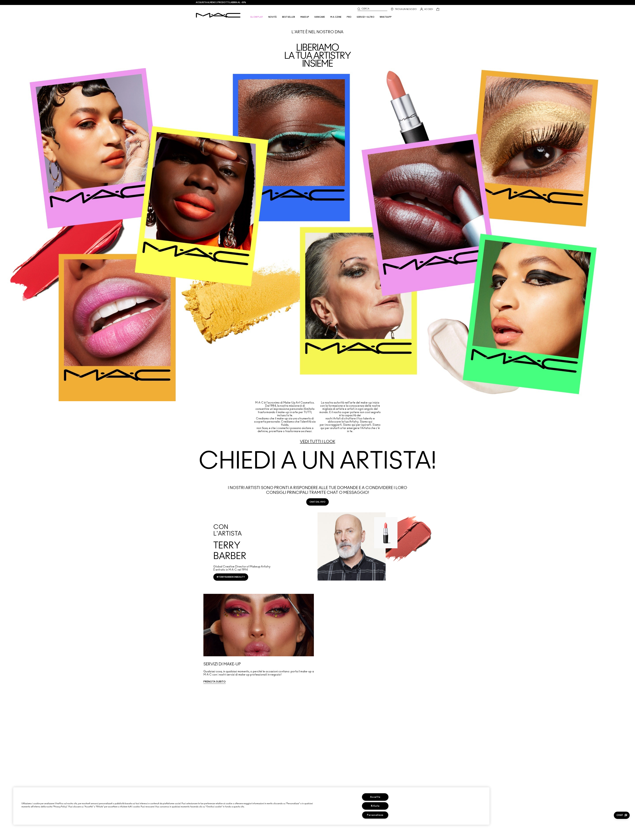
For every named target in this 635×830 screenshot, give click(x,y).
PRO (349, 17)
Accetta (375, 797)
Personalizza (375, 815)
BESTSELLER (288, 17)
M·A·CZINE (336, 17)
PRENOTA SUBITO (214, 681)
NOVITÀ (272, 17)
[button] (622, 815)
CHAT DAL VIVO (317, 502)
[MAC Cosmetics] (218, 15)
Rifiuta (375, 806)
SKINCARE (319, 17)
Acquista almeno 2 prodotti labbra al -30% (221, 2)
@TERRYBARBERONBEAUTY (231, 577)
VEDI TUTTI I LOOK (317, 442)
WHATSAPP (386, 17)
